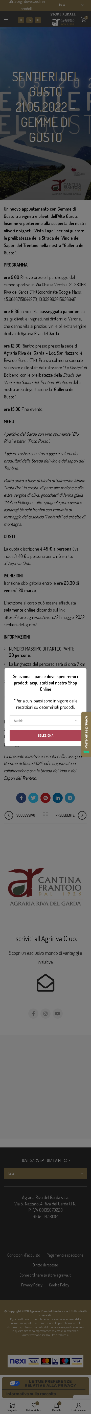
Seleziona (45, 735)
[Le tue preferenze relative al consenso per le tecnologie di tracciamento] (86, 734)
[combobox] (45, 720)
